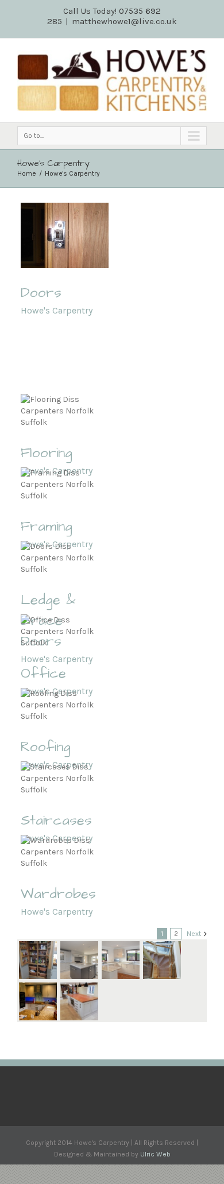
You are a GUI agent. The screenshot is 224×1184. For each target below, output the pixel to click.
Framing (46, 526)
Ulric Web (155, 1154)
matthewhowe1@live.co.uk (124, 21)
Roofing (46, 747)
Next (194, 934)
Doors (41, 293)
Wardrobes (58, 894)
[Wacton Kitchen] (79, 1001)
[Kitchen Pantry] (38, 960)
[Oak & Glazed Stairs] (162, 960)
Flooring (46, 453)
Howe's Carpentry (72, 173)
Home (26, 173)
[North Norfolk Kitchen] (79, 960)
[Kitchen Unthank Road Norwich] (38, 1001)
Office (43, 673)
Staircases (56, 820)
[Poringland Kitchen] (120, 960)
